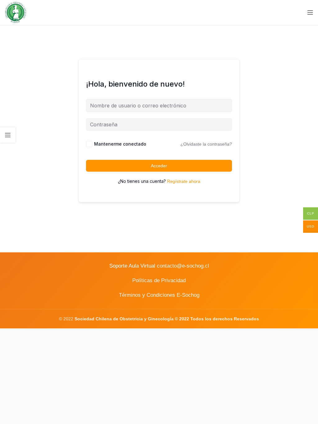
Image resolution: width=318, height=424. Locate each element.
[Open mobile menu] (310, 12)
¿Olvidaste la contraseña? (206, 144)
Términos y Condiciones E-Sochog (159, 295)
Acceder (159, 165)
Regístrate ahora (183, 181)
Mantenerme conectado (120, 144)
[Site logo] (15, 12)
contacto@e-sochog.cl (183, 266)
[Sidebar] (8, 135)
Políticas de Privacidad (159, 280)
